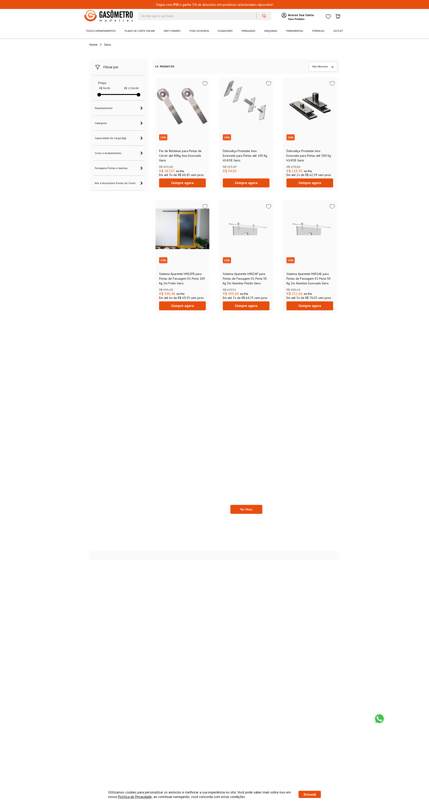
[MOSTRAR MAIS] (246, 509)
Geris (107, 45)
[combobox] (204, 16)
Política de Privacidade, (135, 796)
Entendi (310, 794)
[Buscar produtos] (262, 16)
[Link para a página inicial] (93, 45)
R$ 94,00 (104, 88)
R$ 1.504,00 (131, 88)
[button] (119, 108)
